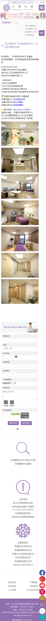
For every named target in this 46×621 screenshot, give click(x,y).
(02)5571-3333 (27, 607)
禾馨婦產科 (23, 543)
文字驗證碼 (24, 417)
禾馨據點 (34, 582)
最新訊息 (12, 582)
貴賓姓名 (6, 336)
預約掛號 (30, 2)
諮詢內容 (6, 388)
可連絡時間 (6, 379)
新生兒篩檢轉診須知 (23, 503)
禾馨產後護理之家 (23, 561)
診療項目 (32, 26)
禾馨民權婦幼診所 (18, 8)
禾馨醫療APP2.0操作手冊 (23, 460)
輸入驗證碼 (6, 410)
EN (36, 2)
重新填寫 (13, 423)
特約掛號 (22, 2)
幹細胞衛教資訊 (23, 513)
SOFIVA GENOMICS (23, 565)
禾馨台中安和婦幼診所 (23, 554)
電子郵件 (6, 371)
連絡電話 (6, 362)
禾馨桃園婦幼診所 (23, 550)
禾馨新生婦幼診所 (23, 546)
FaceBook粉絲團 (34, 590)
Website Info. (28, 620)
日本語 (42, 2)
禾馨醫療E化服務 (23, 464)
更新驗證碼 (24, 414)
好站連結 (12, 586)
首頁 (26, 26)
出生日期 (6, 353)
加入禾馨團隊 (12, 2)
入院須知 (23, 499)
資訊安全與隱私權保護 (23, 517)
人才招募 (12, 590)
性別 (4, 345)
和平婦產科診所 (23, 558)
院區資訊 (34, 586)
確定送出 (26, 423)
